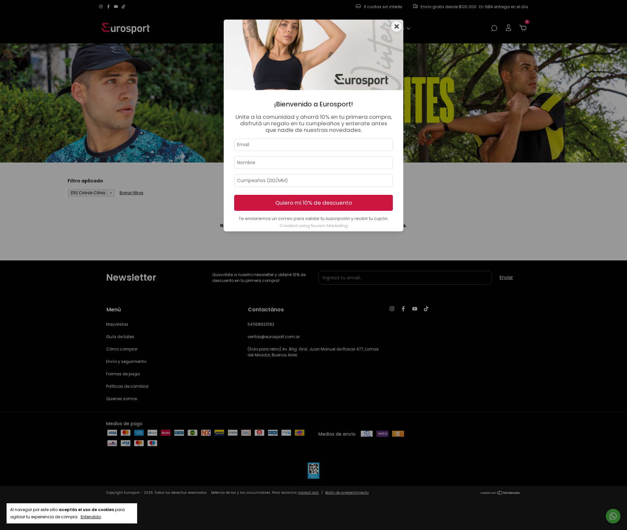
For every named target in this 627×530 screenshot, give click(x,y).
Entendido (91, 517)
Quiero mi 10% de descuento (313, 203)
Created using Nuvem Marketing (314, 225)
